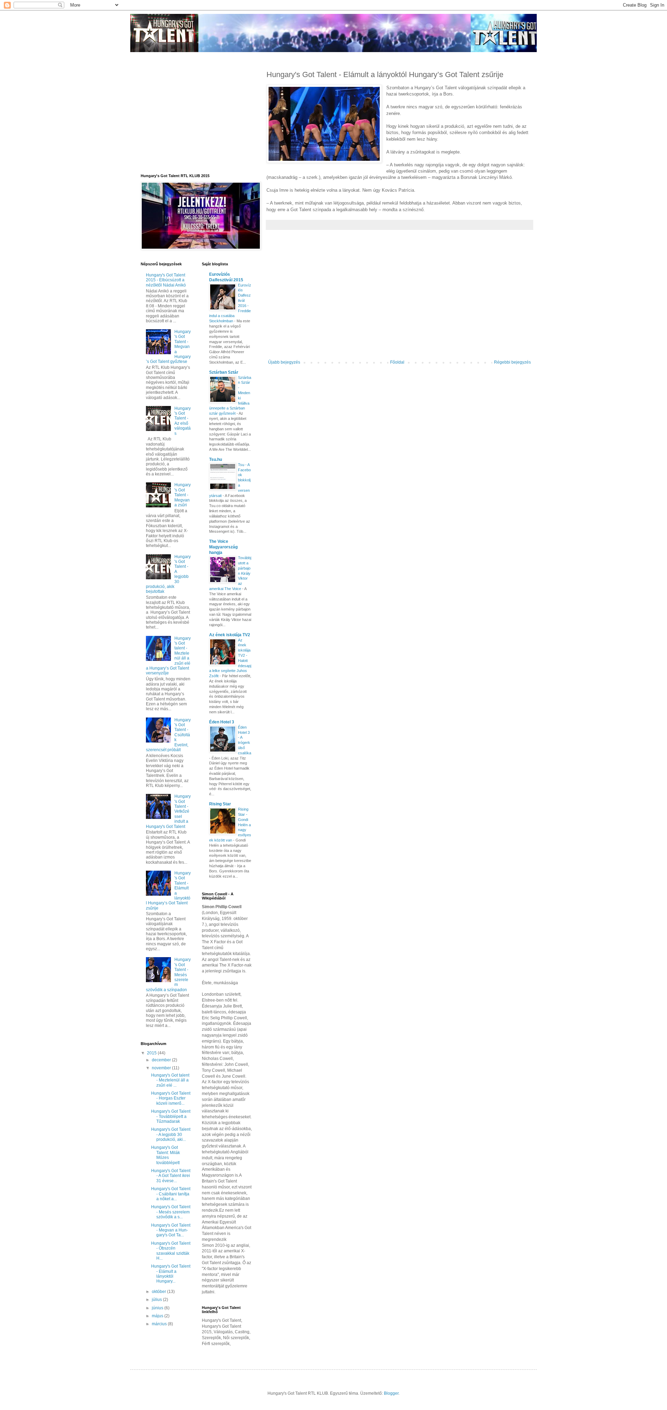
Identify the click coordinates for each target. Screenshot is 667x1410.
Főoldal (397, 362)
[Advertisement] (399, 302)
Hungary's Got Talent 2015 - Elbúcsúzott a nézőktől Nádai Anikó (166, 280)
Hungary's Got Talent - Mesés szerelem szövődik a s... (170, 1211)
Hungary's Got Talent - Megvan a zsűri (182, 494)
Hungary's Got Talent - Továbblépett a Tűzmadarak (170, 1116)
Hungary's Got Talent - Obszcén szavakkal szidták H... (170, 1251)
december (162, 1060)
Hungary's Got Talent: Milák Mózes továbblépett (165, 1155)
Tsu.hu (215, 459)
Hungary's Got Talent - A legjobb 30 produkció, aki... (170, 1134)
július (157, 1299)
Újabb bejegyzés (284, 362)
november (162, 1067)
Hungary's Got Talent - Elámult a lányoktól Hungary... (170, 1274)
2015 (152, 1053)
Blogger (391, 1393)
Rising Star (220, 804)
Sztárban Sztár (223, 372)
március (160, 1323)
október (159, 1291)
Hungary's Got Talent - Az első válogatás (182, 421)
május (158, 1315)
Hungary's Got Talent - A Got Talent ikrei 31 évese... (170, 1175)
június (158, 1307)
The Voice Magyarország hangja (223, 547)
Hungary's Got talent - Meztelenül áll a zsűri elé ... (170, 1080)
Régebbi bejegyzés (512, 362)
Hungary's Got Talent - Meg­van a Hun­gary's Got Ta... (170, 1230)
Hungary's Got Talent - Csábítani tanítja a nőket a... (170, 1193)
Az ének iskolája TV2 (229, 634)
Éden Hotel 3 (221, 722)
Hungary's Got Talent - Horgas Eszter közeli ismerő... (170, 1098)
